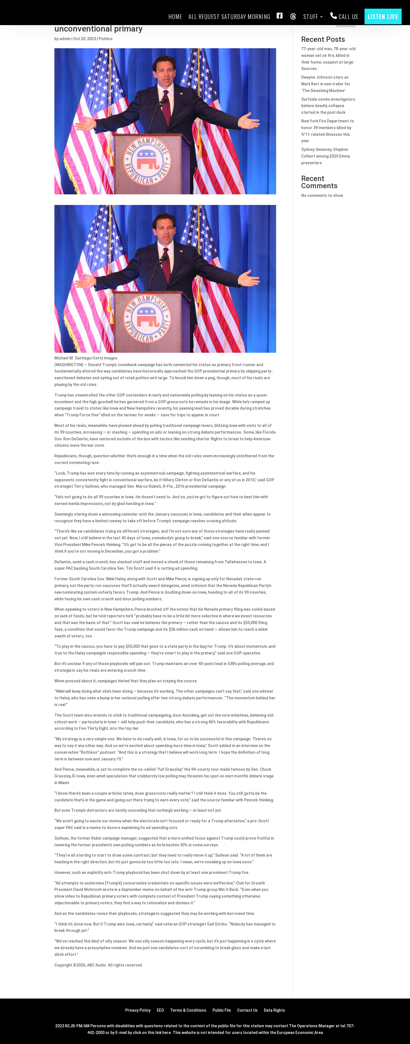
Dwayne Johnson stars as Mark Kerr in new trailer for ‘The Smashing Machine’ (325, 84)
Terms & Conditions (188, 1010)
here (166, 1032)
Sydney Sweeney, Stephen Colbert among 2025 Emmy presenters (325, 156)
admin (65, 39)
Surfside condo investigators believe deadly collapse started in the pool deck (328, 106)
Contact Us (247, 1010)
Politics (106, 39)
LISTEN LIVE (383, 16)
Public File (222, 1010)
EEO (160, 1010)
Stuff (311, 16)
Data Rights (274, 1010)
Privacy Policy (138, 1010)
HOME (175, 16)
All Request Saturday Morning (230, 16)
